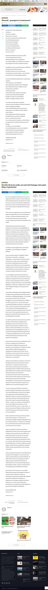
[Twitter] (3, 34)
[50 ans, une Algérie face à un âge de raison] (9, 521)
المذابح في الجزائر (42, 65)
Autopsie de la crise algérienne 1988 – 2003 (26, 563)
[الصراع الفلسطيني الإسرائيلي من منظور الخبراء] (43, 79)
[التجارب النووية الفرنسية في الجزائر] (36, 79)
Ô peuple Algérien (5, 170)
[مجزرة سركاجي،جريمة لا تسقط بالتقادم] (35, 116)
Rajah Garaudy (19, 165)
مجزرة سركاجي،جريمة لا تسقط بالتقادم (42, 116)
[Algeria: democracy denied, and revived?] (35, 562)
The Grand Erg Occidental (6, 1)
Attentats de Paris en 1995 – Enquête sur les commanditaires (36, 66)
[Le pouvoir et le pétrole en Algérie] (35, 578)
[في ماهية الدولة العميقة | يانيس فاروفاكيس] (35, 121)
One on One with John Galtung (43, 74)
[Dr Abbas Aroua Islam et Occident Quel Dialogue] (36, 71)
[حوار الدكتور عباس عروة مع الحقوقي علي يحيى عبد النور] (43, 87)
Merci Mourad (4, 165)
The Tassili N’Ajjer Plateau (15, 1)
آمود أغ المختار (43, 117)
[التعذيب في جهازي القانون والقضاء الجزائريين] (35, 53)
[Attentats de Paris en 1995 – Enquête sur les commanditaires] (36, 62)
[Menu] (1, 4)
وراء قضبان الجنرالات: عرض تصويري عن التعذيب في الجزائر (42, 33)
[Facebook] (3, 32)
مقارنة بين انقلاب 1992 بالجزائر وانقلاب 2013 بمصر (42, 557)
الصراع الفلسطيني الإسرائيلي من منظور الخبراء (43, 83)
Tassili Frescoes (37, 1)
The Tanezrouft (10, 1)
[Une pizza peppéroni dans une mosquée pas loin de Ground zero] (24, 521)
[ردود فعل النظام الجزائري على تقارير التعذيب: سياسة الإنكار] (35, 29)
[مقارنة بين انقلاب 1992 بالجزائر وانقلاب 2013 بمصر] (35, 557)
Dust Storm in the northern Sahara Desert (27, 1)
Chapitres (40, 25)
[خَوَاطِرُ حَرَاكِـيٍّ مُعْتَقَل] (35, 100)
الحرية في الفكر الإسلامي (36, 90)
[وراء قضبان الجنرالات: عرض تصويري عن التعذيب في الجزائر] (35, 34)
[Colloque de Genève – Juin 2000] (19, 569)
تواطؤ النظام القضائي (41, 47)
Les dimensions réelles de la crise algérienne (26, 574)
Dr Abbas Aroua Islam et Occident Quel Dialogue (36, 75)
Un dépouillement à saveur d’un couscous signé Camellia (7, 532)
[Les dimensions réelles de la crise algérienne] (19, 574)
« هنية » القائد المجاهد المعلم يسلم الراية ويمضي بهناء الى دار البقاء (40, 141)
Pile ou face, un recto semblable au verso (24, 540)
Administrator (41, 30)
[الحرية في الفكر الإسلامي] (36, 87)
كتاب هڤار (45, 4)
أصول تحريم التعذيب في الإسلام (42, 38)
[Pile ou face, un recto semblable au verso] (24, 535)
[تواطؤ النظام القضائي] (35, 48)
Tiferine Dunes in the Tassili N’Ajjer (21, 1)
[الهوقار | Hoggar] (6, 4)
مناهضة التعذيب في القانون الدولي (42, 43)
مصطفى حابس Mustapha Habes (42, 278)
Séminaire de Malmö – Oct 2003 (26, 557)
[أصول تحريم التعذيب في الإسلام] (35, 38)
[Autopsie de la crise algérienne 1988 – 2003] (19, 563)
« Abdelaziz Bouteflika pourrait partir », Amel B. (42, 572)
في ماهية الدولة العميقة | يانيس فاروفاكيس (42, 121)
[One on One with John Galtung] (43, 71)
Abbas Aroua (9, 155)
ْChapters (36, 25)
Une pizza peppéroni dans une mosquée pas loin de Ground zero (23, 527)
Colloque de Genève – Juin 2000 (26, 568)
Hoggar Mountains (33, 1)
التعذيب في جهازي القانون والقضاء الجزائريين (42, 53)
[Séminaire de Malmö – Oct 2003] (19, 557)
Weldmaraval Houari (4, 182)
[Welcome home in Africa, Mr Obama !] (35, 567)
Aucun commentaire (20, 189)
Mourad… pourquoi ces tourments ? (23, 502)
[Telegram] (3, 37)
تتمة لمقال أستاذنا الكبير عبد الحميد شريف (42, 125)
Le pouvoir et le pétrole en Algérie (42, 578)
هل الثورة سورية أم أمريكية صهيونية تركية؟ (39, 301)
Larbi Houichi (41, 127)
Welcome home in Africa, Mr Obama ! (42, 567)
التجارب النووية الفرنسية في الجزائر (36, 83)
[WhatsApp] (3, 39)
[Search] (46, 1)
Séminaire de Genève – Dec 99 (26, 580)
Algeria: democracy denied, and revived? (42, 562)
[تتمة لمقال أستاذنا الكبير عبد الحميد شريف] (35, 126)
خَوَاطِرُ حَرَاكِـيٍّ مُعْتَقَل (41, 98)
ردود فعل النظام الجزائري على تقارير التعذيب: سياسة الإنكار (42, 28)
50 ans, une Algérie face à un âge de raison (7, 527)
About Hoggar (2, 1)
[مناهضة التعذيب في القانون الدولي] (35, 43)
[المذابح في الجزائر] (43, 62)
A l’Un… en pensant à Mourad (22, 170)
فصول (33, 25)
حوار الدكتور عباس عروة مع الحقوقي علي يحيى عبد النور (43, 91)
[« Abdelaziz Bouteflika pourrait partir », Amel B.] (35, 573)
